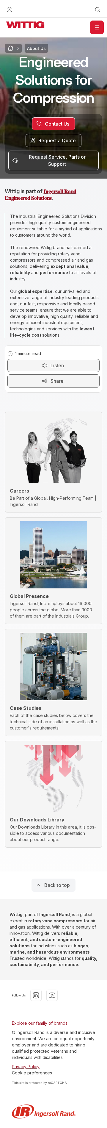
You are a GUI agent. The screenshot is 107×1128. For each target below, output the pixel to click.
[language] (9, 9)
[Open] (97, 27)
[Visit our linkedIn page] (36, 995)
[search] (97, 9)
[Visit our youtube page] (52, 995)
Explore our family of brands (39, 1023)
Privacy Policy (26, 1066)
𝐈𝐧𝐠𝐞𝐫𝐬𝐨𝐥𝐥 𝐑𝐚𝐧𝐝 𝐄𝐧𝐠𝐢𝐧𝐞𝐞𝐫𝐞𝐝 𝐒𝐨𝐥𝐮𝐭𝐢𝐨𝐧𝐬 (40, 194)
